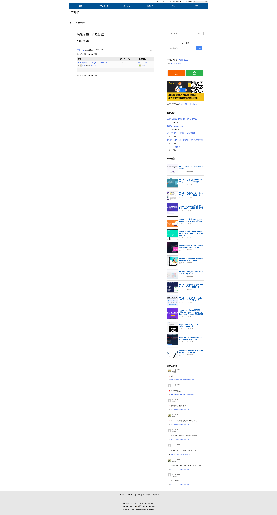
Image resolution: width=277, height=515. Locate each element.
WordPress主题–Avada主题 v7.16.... (181, 454)
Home (74, 23)
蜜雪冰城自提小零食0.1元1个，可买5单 (182, 119)
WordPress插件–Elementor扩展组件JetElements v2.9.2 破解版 (191, 246)
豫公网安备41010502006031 (146, 506)
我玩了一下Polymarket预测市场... (180, 409)
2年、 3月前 (142, 63)
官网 (181, 104)
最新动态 (93, 65)
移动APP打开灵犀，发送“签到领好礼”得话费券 (185, 140)
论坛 (83, 50)
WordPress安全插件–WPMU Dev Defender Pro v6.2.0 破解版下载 (190, 220)
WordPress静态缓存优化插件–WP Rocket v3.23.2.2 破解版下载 (191, 286)
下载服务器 (168, 2)
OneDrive (159, 2)
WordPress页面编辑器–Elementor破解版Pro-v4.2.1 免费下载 (191, 259)
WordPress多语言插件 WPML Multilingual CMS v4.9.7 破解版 (191, 181)
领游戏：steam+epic (175, 126)
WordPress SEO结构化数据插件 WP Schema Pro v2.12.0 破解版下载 (191, 207)
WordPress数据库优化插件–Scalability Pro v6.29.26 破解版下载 (191, 194)
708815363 (183, 60)
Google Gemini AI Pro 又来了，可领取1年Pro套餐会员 (191, 325)
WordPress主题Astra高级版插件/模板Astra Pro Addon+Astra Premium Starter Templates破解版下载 (191, 312)
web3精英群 (176, 63)
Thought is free (149, 509)
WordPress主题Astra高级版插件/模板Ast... (182, 380)
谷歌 (199, 48)
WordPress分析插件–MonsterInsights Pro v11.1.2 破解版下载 (191, 299)
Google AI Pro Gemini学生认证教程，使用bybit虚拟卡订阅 (191, 338)
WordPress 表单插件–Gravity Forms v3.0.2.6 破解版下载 (191, 351)
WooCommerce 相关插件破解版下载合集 (191, 168)
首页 (79, 50)
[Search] (206, 2)
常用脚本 (176, 2)
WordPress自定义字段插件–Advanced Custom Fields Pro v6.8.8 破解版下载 (191, 233)
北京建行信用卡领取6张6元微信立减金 (182, 133)
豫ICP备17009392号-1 (129, 506)
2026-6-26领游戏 (173, 147)
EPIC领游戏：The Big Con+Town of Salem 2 (95, 63)
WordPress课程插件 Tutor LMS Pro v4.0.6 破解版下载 (191, 273)
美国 (186, 104)
